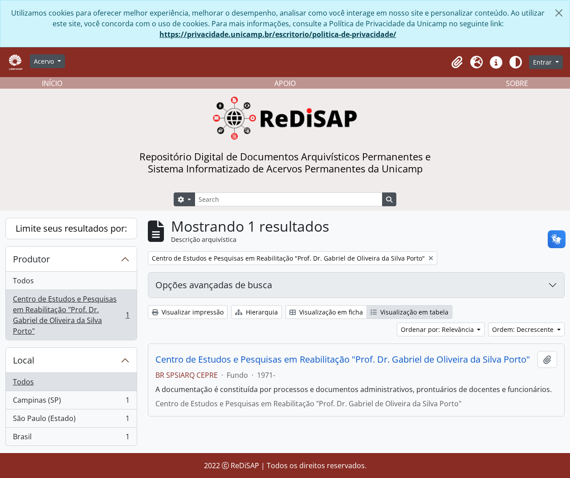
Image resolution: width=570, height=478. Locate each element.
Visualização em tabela (413, 312)
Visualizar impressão (192, 312)
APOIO (285, 83)
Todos (23, 281)
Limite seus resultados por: (71, 228)
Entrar (543, 62)
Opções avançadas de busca (213, 285)
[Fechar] (559, 12)
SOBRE (517, 83)
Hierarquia (261, 312)
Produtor (31, 259)
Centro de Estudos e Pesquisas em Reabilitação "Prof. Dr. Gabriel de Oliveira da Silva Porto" (71, 315)
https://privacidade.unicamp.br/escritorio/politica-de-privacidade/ (277, 34)
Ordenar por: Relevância (438, 329)
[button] (457, 62)
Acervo (45, 61)
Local (23, 360)
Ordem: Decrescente (523, 329)
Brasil (71, 438)
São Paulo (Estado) (71, 420)
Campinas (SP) (71, 402)
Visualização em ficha (330, 312)
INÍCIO (52, 83)
